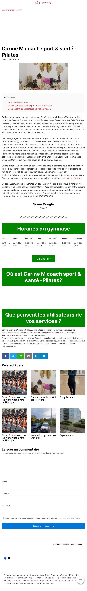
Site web (6, 506)
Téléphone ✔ (43, 258)
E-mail (5, 494)
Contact (56, 544)
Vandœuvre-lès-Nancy (12, 10)
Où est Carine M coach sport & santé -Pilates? (30, 105)
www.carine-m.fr (74, 178)
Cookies (65, 544)
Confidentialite (77, 544)
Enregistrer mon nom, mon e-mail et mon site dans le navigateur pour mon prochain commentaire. (42, 518)
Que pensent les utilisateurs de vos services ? (29, 109)
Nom (4, 482)
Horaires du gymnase (18, 102)
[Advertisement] (43, 28)
